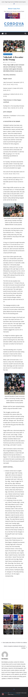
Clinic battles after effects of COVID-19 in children (15, 642)
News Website (5, 692)
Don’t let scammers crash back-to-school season (15, 2)
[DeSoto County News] (2, 33)
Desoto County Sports (8, 54)
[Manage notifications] (3, 694)
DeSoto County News (14, 9)
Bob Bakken (14, 62)
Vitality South (12, 692)
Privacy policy (17, 694)
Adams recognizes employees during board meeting (14, 647)
